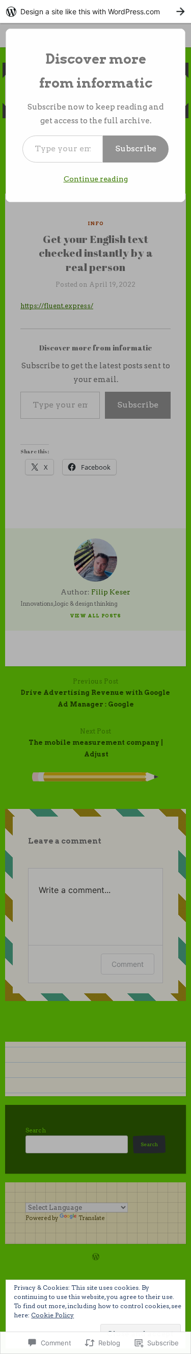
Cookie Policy (52, 1315)
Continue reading (96, 179)
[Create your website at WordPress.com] (95, 11)
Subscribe (135, 148)
